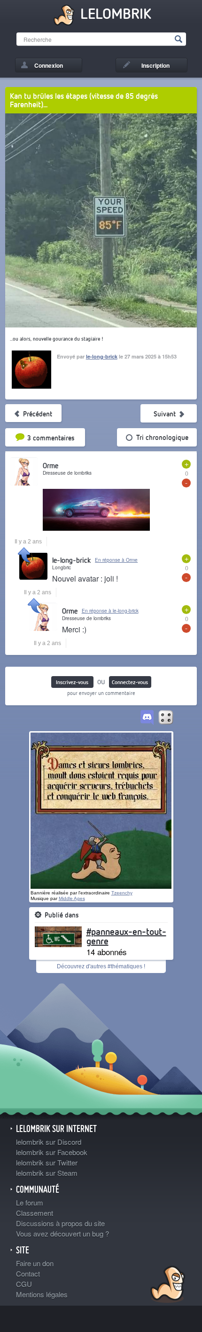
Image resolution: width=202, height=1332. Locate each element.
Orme (50, 465)
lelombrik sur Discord (48, 1142)
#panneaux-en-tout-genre (126, 935)
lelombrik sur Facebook (51, 1152)
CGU (24, 1284)
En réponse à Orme (116, 560)
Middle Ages (72, 898)
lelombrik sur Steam (47, 1173)
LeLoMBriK (166, 1286)
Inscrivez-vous (72, 682)
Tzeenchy (121, 892)
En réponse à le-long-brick (110, 610)
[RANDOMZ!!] (165, 718)
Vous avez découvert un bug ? (62, 1233)
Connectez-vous (130, 682)
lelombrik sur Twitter (47, 1162)
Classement (34, 1213)
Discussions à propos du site (60, 1223)
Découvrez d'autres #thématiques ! (101, 966)
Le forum (29, 1202)
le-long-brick (101, 356)
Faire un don (35, 1263)
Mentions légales (42, 1294)
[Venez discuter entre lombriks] (147, 718)
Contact (28, 1273)
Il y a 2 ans (28, 541)
